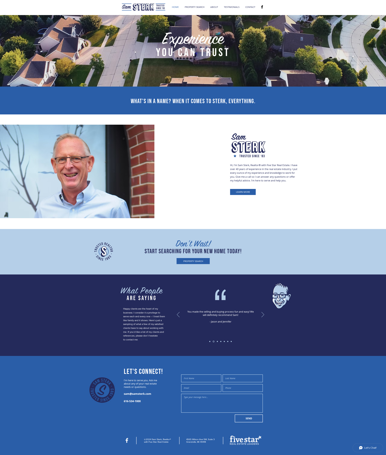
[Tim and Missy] (209, 341)
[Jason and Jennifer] (213, 341)
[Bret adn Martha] (217, 341)
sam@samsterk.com (137, 394)
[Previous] (178, 315)
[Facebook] (262, 7)
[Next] (262, 315)
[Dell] (224, 341)
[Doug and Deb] (227, 341)
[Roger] (231, 341)
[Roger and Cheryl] (220, 341)
